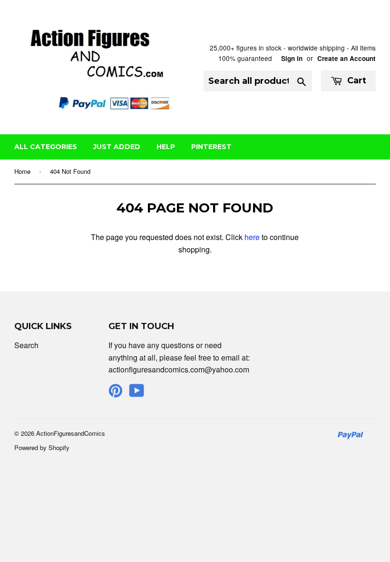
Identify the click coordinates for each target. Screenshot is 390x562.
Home (22, 171)
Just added (116, 146)
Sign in (291, 58)
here (252, 236)
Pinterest (211, 146)
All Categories (45, 146)
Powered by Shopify (41, 447)
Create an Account (346, 58)
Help (165, 146)
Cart (355, 80)
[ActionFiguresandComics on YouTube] (136, 393)
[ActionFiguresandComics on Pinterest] (115, 393)
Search (26, 345)
